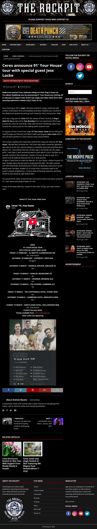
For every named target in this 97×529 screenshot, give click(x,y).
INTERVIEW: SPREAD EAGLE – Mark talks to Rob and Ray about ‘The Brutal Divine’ (85, 234)
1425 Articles (35, 400)
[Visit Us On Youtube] (88, 70)
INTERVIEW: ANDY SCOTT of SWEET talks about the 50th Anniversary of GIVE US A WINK (85, 250)
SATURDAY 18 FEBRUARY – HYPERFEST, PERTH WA (32, 258)
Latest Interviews (74, 176)
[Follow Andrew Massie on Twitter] (10, 410)
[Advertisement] (80, 298)
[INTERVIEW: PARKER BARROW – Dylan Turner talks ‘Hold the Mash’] (70, 217)
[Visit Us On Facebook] (70, 70)
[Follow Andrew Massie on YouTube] (14, 410)
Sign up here (69, 501)
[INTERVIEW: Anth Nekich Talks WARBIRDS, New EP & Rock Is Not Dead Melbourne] (70, 200)
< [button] (8, 31)
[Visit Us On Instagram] (79, 70)
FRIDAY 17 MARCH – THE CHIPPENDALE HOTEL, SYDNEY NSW (33, 292)
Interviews (30, 45)
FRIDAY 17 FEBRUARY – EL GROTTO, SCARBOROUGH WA (33, 253)
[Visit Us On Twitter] (79, 79)
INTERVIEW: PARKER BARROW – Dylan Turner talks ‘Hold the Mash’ (85, 218)
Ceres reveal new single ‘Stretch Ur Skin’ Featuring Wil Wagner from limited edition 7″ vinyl (32, 464)
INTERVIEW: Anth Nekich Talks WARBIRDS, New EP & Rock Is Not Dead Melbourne (85, 202)
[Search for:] (80, 92)
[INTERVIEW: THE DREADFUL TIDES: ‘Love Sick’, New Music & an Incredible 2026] (70, 184)
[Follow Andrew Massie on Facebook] (6, 410)
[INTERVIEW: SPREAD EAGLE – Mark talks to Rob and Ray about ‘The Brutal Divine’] (70, 233)
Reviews (43, 45)
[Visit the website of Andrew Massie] (3, 410)
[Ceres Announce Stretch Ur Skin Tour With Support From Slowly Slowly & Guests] (12, 449)
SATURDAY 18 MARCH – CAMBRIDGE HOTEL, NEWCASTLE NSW (32, 297)
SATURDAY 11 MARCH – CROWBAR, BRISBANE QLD (32, 279)
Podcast (54, 45)
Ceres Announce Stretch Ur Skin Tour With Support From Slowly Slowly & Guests (11, 463)
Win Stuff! (73, 45)
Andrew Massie (25, 87)
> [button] (88, 31)
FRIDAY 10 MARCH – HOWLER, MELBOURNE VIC (32, 273)
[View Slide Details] (48, 32)
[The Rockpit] (48, 14)
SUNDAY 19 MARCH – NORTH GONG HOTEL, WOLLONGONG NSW (32, 305)
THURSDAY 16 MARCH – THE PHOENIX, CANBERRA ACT (33, 284)
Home (4, 45)
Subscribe (6, 49)
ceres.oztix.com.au (42, 313)
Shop (64, 45)
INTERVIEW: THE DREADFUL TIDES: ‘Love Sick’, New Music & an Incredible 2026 (85, 185)
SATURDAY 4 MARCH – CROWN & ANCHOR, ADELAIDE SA (33, 266)
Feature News (15, 45)
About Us (84, 45)
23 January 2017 (10, 87)
